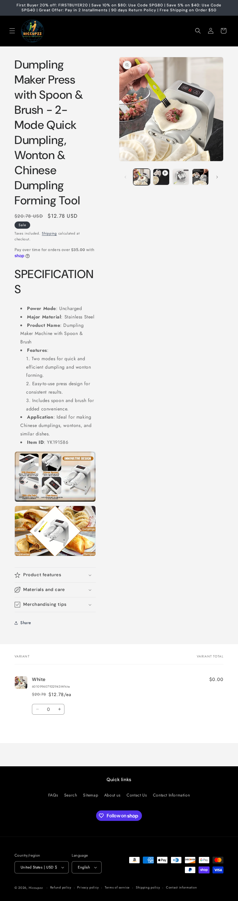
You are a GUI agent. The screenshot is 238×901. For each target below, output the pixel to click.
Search (70, 795)
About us (112, 795)
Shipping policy (148, 887)
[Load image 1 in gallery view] (141, 177)
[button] (12, 30)
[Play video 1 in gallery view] (161, 177)
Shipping (49, 233)
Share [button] (25, 623)
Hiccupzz (36, 887)
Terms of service (117, 887)
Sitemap (90, 795)
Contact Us (137, 795)
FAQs (53, 795)
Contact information (181, 887)
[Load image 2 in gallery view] (180, 177)
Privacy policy (88, 887)
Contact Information (171, 795)
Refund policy (60, 887)
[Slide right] (217, 177)
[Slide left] (125, 177)
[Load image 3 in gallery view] (200, 177)
